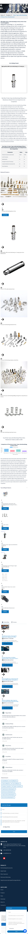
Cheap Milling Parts (5, 780)
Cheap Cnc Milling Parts (6, 783)
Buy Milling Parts (14, 780)
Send (14, 831)
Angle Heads (3, 871)
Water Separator (4, 874)
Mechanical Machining (5, 877)
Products (8, 15)
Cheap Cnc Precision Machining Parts (8, 794)
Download (3, 899)
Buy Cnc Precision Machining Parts (8, 797)
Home (2, 15)
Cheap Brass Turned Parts (6, 786)
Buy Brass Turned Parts (18, 786)
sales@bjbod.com (7, 853)
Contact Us (3, 905)
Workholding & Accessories (7, 868)
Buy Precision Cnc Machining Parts (8, 791)
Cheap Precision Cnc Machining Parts (8, 789)
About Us (3, 902)
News (2, 896)
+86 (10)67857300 (7, 850)
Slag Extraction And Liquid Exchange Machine (11, 880)
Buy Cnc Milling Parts (16, 783)
